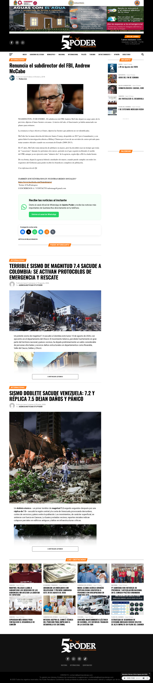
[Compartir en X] (28, 231)
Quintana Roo (87, 665)
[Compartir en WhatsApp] (34, 231)
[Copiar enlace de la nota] (52, 231)
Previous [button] (12, 16)
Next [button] (141, 16)
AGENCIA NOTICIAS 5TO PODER (30, 285)
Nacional (62, 54)
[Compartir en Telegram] (40, 231)
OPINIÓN (116, 54)
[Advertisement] (126, 134)
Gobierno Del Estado (37, 54)
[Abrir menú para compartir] (46, 231)
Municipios (51, 54)
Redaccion (23, 79)
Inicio (25, 54)
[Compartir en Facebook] (22, 231)
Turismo (92, 54)
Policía (83, 54)
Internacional (73, 54)
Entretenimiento (104, 54)
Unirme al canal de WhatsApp (44, 214)
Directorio (126, 54)
